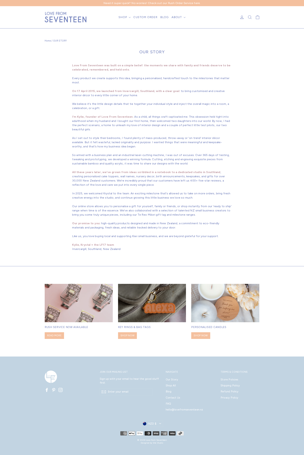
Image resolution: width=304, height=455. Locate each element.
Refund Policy (229, 391)
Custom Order (145, 17)
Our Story (172, 379)
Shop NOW (128, 335)
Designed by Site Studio (152, 443)
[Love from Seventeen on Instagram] (60, 390)
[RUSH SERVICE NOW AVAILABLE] (79, 303)
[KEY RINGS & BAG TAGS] (152, 303)
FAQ (168, 403)
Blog (164, 17)
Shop (123, 17)
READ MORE (54, 335)
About (177, 17)
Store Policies (229, 379)
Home (48, 40)
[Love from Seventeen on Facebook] (47, 390)
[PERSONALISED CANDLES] (225, 303)
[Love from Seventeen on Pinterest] (54, 390)
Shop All (171, 385)
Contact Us (173, 397)
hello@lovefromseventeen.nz (184, 409)
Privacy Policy (229, 397)
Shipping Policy (230, 385)
